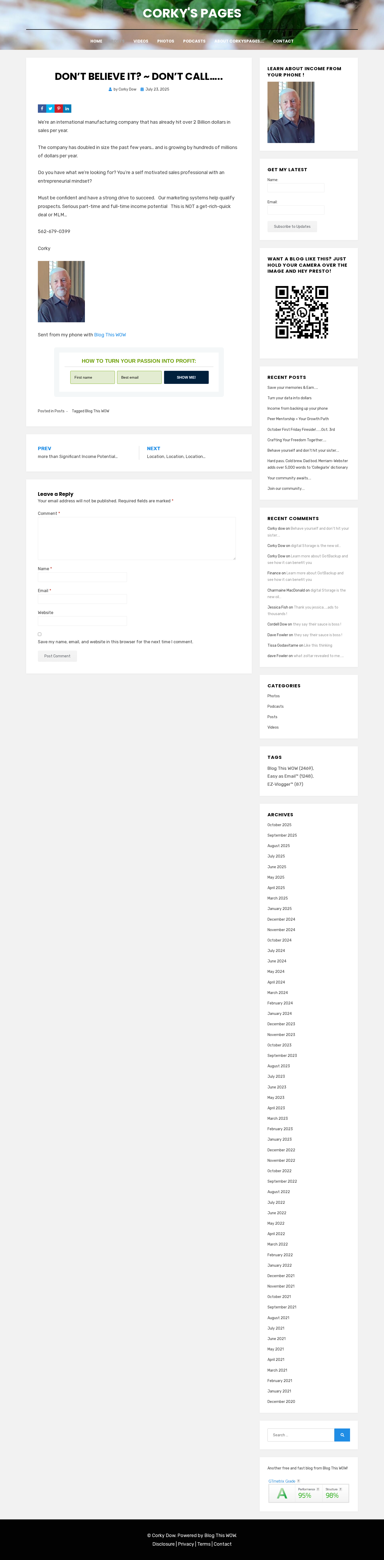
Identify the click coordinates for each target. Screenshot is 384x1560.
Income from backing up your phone (297, 408)
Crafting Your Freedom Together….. (296, 440)
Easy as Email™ (290, 776)
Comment (49, 513)
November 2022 (281, 1160)
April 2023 (276, 1108)
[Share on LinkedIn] (67, 108)
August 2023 (278, 1066)
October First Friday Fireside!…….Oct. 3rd (301, 429)
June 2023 (276, 1087)
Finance (274, 573)
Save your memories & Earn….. (292, 387)
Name (45, 568)
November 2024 (281, 930)
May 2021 (275, 1349)
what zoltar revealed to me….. (319, 656)
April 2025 (276, 888)
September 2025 (282, 835)
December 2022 (281, 1150)
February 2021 (279, 1381)
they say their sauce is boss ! (317, 624)
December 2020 (281, 1402)
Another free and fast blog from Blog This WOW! (307, 1468)
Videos (140, 41)
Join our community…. (286, 488)
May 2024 (275, 971)
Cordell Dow (277, 624)
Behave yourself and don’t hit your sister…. (303, 450)
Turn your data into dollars (289, 398)
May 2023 (275, 1097)
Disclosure (163, 1544)
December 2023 (281, 1024)
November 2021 (280, 1286)
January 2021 (279, 1391)
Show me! (186, 377)
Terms (204, 1544)
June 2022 (276, 1213)
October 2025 (279, 825)
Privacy (186, 1544)
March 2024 (277, 993)
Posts (118, 41)
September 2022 (282, 1181)
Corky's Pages (192, 13)
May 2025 (275, 877)
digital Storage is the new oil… (316, 546)
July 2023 (276, 1076)
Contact (283, 41)
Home (96, 41)
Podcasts (194, 41)
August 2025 (278, 846)
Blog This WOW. (220, 1535)
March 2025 (277, 898)
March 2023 (277, 1118)
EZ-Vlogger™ (285, 784)
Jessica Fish (277, 607)
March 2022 (277, 1244)
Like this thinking (318, 645)
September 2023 (282, 1055)
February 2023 (280, 1129)
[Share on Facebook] (42, 108)
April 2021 (275, 1359)
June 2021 (276, 1339)
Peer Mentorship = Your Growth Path (298, 419)
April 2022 (276, 1234)
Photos (165, 41)
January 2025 (279, 909)
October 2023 (279, 1045)
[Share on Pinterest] (59, 108)
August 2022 (278, 1192)
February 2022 (280, 1255)
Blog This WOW (110, 335)
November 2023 (281, 1035)
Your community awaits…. (289, 478)
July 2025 (276, 856)
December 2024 (281, 919)
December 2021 (280, 1276)
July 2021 (275, 1328)
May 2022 (275, 1223)
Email (44, 590)
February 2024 (280, 1003)
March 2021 (277, 1370)
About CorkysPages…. (239, 41)
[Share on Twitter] (50, 108)
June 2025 (276, 867)
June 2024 (276, 961)
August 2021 (278, 1318)
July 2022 (276, 1202)
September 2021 (281, 1307)
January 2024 (279, 1013)
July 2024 (276, 951)
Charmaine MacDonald (286, 590)
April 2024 (276, 982)
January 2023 (279, 1139)
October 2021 (279, 1297)
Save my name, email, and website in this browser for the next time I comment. (115, 641)
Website (45, 612)
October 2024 (279, 940)
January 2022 (279, 1265)
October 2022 (279, 1171)
